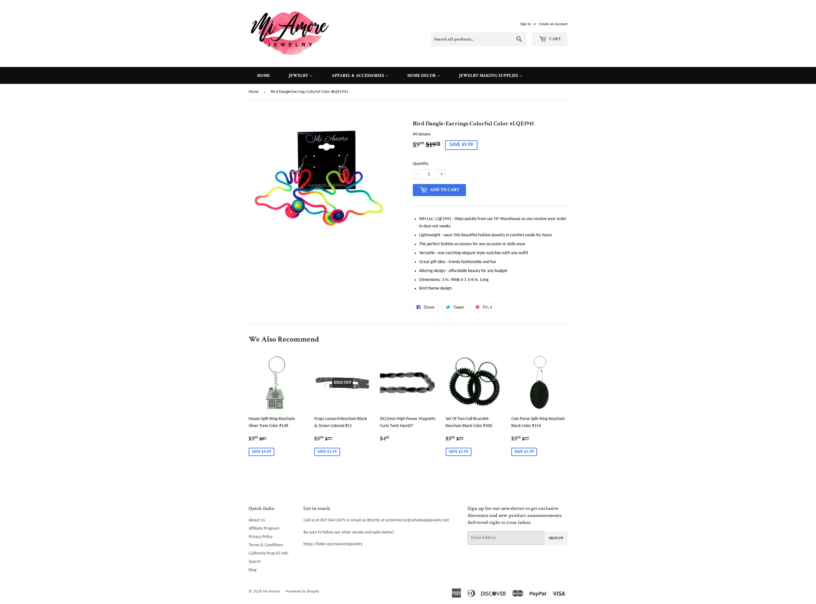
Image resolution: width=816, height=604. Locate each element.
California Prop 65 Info (268, 553)
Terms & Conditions (266, 545)
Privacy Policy (261, 536)
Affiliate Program (264, 528)
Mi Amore (271, 591)
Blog (253, 570)
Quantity (420, 163)
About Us (257, 520)
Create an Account (553, 24)
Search (255, 561)
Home (254, 92)
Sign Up (556, 538)
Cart (554, 39)
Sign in (525, 24)
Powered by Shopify (302, 591)
